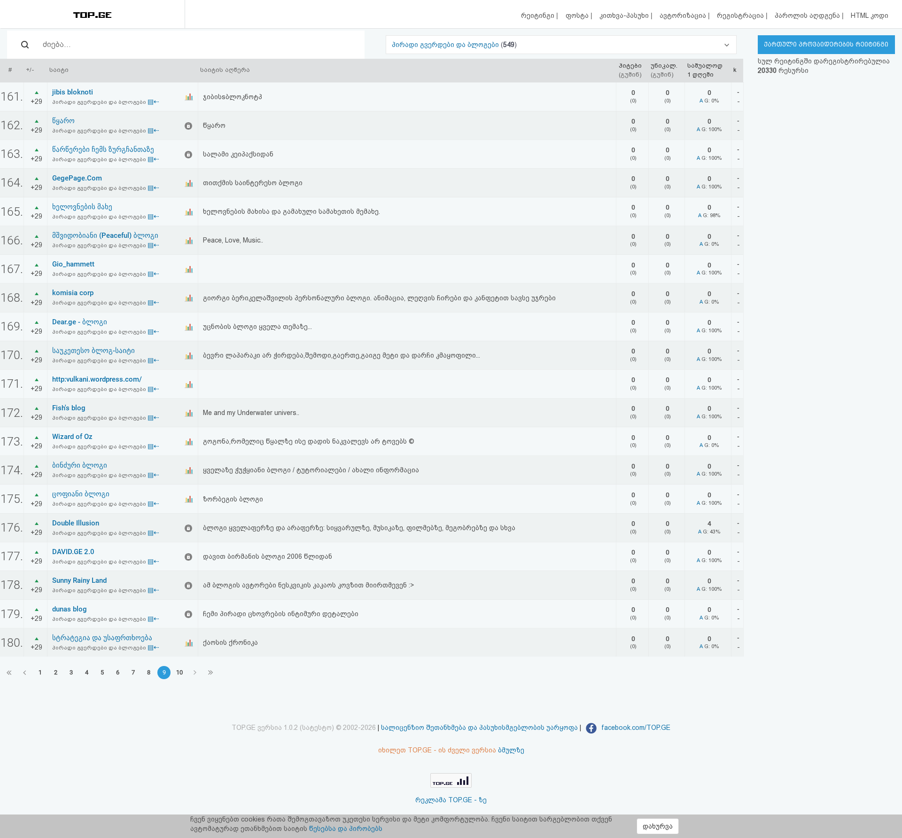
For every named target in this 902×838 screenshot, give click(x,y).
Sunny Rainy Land (79, 580)
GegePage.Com (77, 178)
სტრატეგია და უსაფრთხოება (102, 638)
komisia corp (72, 293)
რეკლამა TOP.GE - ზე (451, 800)
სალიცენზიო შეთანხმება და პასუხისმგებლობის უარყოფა (479, 727)
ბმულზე (511, 750)
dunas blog (69, 609)
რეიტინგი (538, 15)
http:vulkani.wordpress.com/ (97, 379)
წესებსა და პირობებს (345, 828)
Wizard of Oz (72, 436)
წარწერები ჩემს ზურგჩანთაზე (103, 149)
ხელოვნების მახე (82, 207)
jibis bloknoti (72, 92)
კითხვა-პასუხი (625, 15)
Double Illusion (75, 523)
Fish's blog (69, 408)
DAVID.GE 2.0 (73, 552)
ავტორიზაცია (684, 15)
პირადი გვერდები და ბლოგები (446, 44)
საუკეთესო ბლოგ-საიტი (93, 350)
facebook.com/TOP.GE (634, 727)
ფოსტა (578, 15)
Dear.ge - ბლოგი (79, 322)
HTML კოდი (869, 15)
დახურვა (658, 826)
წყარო (63, 121)
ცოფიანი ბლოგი (80, 494)
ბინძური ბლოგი (79, 465)
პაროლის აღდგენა (808, 15)
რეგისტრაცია (741, 15)
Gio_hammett (73, 264)
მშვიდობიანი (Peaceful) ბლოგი (105, 235)
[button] (561, 44)
